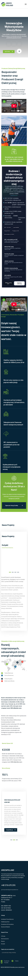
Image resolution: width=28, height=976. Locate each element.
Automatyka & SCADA (9, 234)
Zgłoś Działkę (7, 51)
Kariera (3, 941)
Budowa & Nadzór (5, 926)
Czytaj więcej (9, 829)
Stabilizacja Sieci (5, 921)
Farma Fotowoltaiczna (7, 547)
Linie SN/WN (16, 227)
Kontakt (3, 943)
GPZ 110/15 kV (7, 227)
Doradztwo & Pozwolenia (7, 924)
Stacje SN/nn (7, 230)
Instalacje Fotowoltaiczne (7, 919)
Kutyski (5, 545)
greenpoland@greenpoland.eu (9, 889)
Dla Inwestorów (5, 938)
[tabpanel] (14, 546)
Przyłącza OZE (15, 230)
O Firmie (3, 936)
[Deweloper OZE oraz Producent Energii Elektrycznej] (8, 4)
